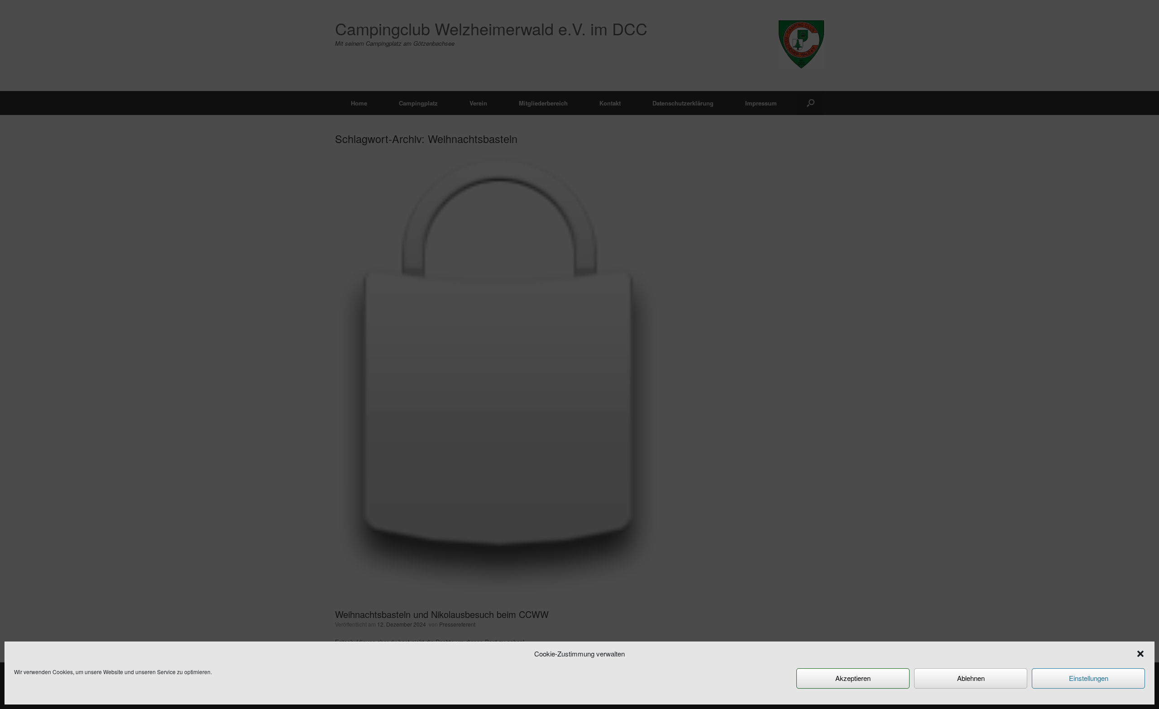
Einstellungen (1088, 678)
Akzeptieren (853, 678)
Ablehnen (971, 678)
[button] (1140, 653)
